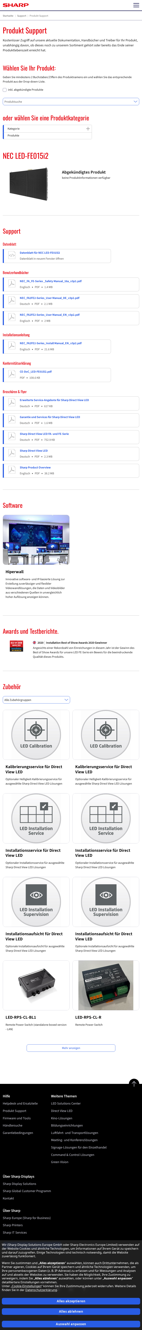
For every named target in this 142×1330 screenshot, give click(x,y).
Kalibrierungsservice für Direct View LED (34, 769)
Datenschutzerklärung (41, 1290)
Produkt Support (14, 1111)
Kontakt (8, 1198)
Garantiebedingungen (18, 1133)
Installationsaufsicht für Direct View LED (34, 936)
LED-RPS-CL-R (88, 1017)
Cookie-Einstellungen (26, 1286)
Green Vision (59, 1162)
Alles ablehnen (71, 1311)
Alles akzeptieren (71, 1301)
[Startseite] (16, 5)
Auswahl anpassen (71, 1324)
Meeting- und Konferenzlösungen (74, 1140)
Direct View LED (61, 1111)
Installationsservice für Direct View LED (33, 853)
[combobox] (71, 101)
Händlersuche (12, 1125)
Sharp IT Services (15, 1232)
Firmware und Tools (17, 1118)
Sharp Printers (13, 1225)
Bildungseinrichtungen (67, 1125)
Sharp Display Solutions (19, 1184)
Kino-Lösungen (61, 1118)
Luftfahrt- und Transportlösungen (74, 1133)
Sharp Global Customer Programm (27, 1191)
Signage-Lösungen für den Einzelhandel (79, 1147)
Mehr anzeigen (71, 1048)
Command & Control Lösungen (72, 1155)
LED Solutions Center (66, 1103)
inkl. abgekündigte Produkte (25, 90)
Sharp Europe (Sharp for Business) (27, 1218)
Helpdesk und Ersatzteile (20, 1103)
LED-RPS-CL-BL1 (21, 1017)
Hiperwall (14, 572)
